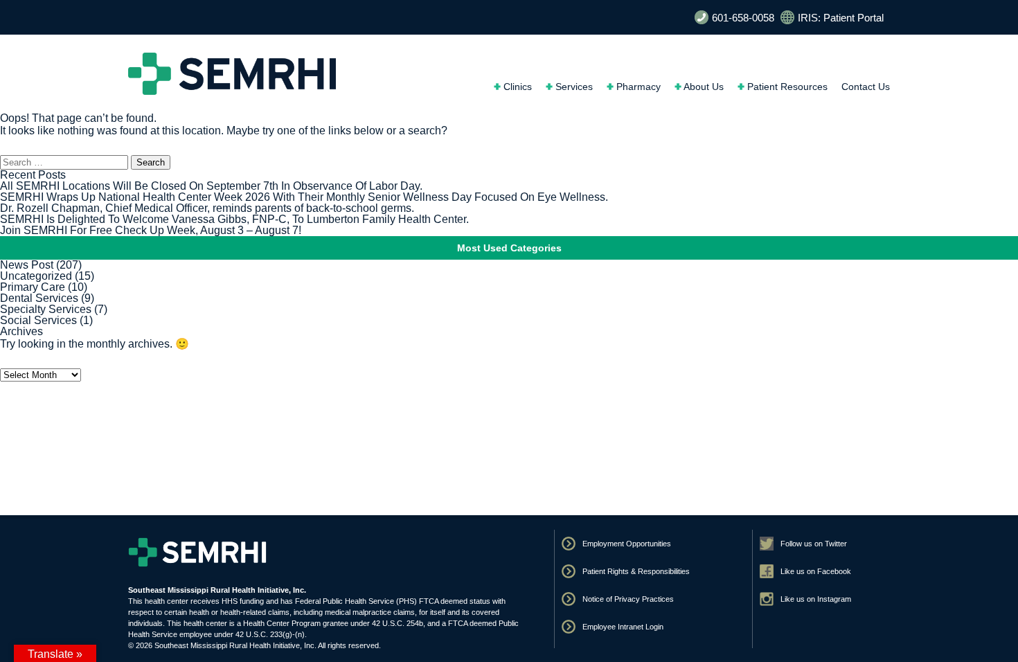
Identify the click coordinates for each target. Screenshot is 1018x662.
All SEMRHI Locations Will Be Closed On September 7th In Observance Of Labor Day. (211, 186)
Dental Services (39, 298)
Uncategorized (36, 276)
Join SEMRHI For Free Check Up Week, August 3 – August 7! (150, 230)
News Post (26, 265)
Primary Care (32, 287)
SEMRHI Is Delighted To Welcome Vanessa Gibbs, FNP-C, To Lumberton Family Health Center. (234, 219)
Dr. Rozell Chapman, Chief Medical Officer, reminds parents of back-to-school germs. (207, 208)
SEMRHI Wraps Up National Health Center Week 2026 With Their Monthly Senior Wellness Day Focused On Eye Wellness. (304, 197)
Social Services (38, 320)
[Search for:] (65, 162)
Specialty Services (45, 309)
